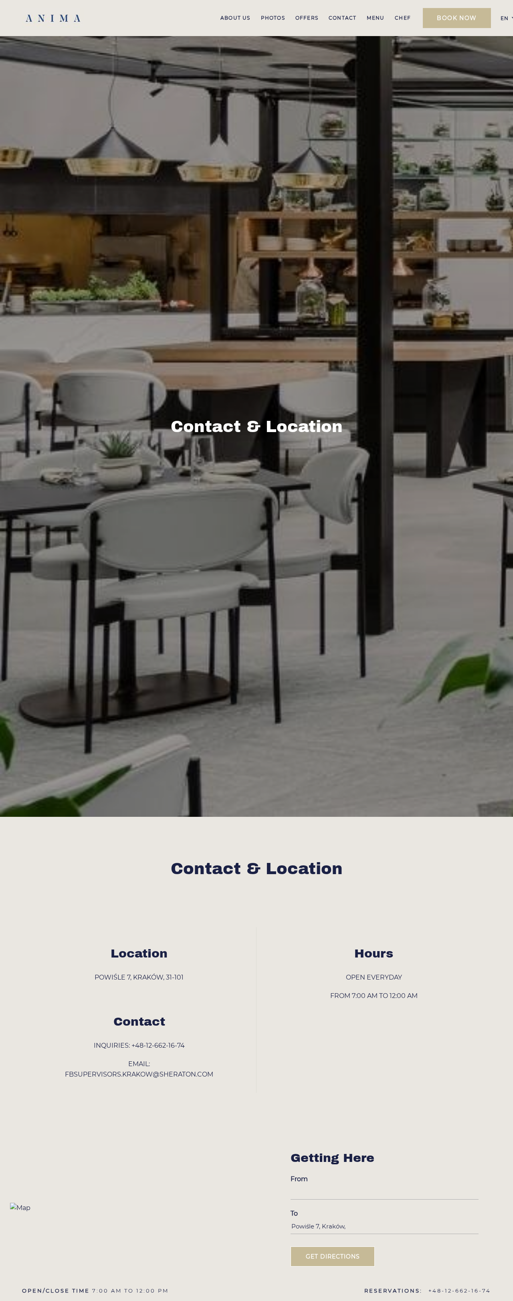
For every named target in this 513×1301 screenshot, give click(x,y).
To (294, 1213)
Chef (403, 18)
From (299, 1179)
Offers (306, 18)
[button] (333, 1256)
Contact (342, 18)
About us (235, 18)
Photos (273, 18)
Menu (375, 18)
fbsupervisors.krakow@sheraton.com (139, 1074)
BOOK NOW (457, 18)
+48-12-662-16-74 (158, 1045)
